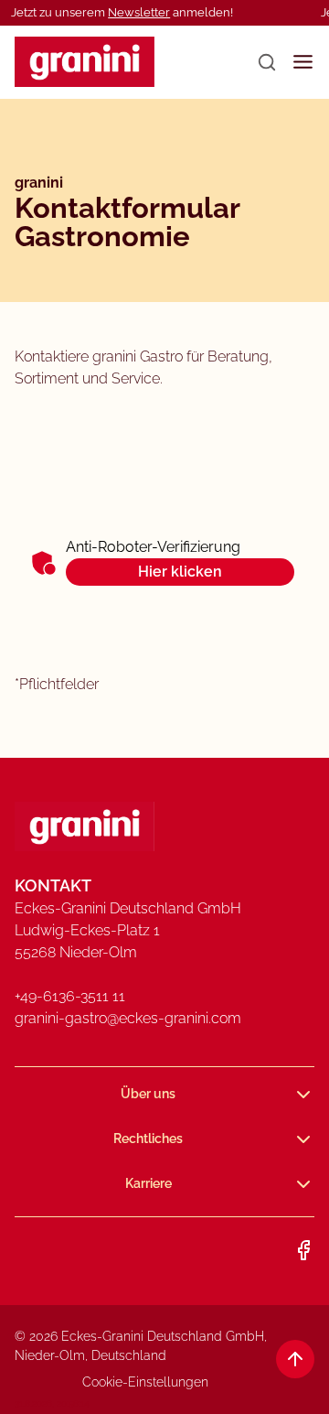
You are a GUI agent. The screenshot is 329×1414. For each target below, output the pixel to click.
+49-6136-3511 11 (70, 996)
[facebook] (303, 1250)
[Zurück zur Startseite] (84, 62)
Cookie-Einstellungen (145, 1382)
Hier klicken (180, 571)
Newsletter (139, 12)
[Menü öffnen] (303, 61)
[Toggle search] (267, 62)
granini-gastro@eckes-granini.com (128, 1018)
